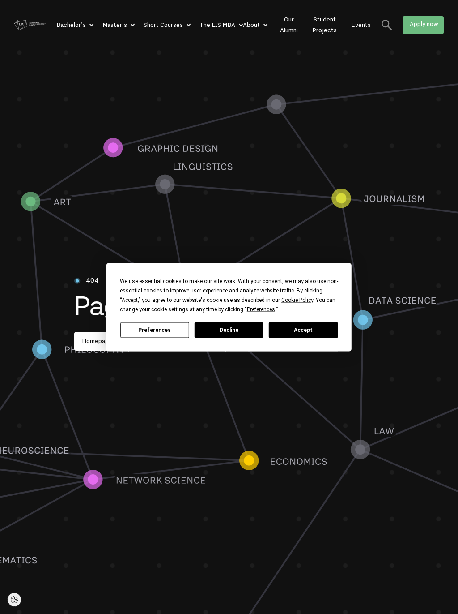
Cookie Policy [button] (297, 299)
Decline (229, 330)
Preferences (154, 330)
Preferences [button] (261, 309)
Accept (303, 330)
